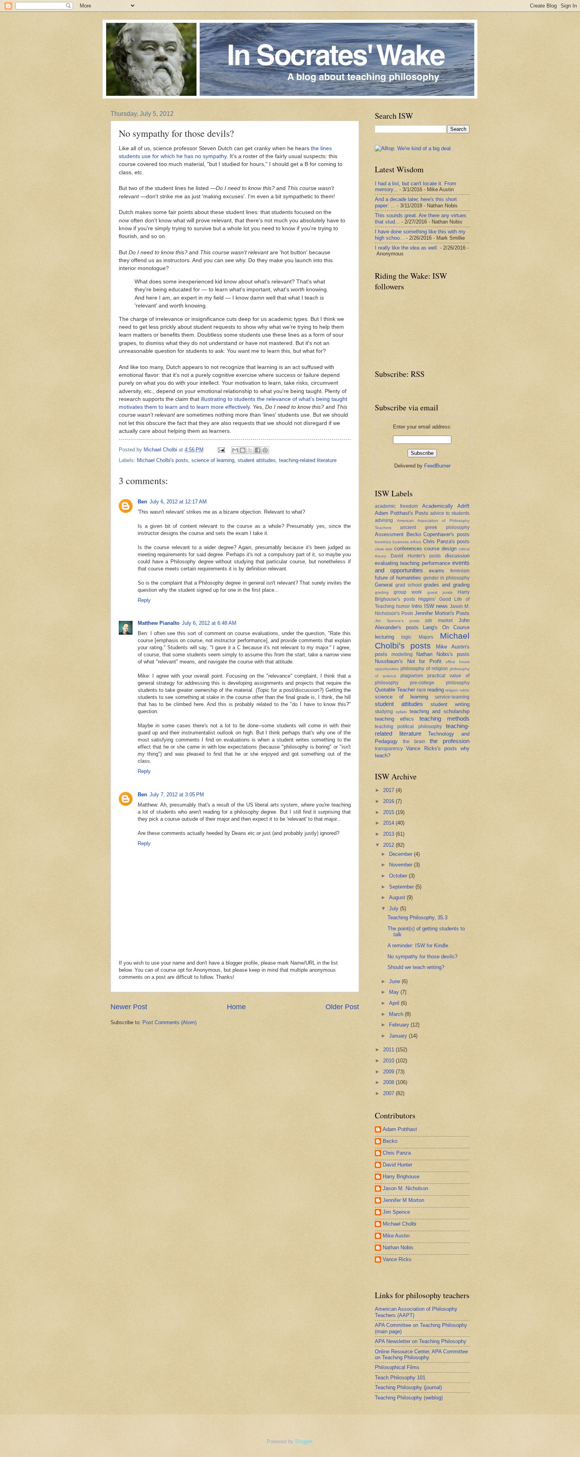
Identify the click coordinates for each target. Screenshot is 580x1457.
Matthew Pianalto (159, 623)
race (421, 690)
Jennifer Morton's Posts (442, 613)
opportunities (387, 669)
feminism (460, 570)
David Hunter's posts (416, 555)
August (398, 897)
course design (440, 548)
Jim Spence (396, 1212)
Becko (390, 1141)
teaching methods (444, 718)
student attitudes (257, 460)
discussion (457, 556)
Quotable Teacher (395, 690)
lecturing (384, 637)
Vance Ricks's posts (431, 748)
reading (435, 690)
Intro (417, 606)
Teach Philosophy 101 (400, 1378)
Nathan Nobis (398, 1247)
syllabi (401, 712)
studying (384, 711)
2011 (389, 1050)
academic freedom (396, 506)
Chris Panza (397, 1153)
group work (408, 592)
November (401, 865)
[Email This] (235, 450)
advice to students (450, 513)
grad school (408, 585)
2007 (389, 1093)
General (384, 585)
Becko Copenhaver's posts (438, 534)
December (401, 854)
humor (403, 606)
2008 (389, 1082)
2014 (389, 823)
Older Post (342, 1007)
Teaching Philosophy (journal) (408, 1387)
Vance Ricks (397, 1259)
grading (382, 592)
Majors (426, 637)
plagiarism (411, 675)
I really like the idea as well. (406, 248)
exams (436, 571)
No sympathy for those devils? (422, 957)
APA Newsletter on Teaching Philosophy (420, 1341)
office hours (457, 662)
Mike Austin (396, 1236)
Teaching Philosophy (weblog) (409, 1398)
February (400, 1025)
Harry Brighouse (401, 1176)
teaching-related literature (308, 460)
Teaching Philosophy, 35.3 (417, 917)
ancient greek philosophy (435, 527)
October (399, 876)
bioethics (383, 542)
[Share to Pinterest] (265, 450)
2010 (389, 1061)
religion (451, 690)
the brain (414, 741)
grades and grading (447, 585)
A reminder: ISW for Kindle (417, 945)
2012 (389, 845)
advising (384, 520)
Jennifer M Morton (403, 1200)
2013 (389, 834)
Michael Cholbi (399, 1224)
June (395, 981)
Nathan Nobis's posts (443, 654)
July (394, 908)
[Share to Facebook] (258, 450)
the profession (450, 741)
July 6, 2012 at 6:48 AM (209, 623)
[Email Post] (220, 450)
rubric (465, 690)
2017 (389, 790)
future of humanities (398, 578)
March (397, 1014)
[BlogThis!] (243, 450)
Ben (142, 502)
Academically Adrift (446, 506)
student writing (450, 704)
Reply (144, 600)
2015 (389, 812)
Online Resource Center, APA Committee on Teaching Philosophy (421, 1354)
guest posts (440, 592)
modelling (402, 654)
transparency (389, 748)
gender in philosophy (446, 578)
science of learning (212, 460)
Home (236, 1007)
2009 (389, 1072)
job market (439, 620)
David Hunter (397, 1165)
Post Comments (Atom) (169, 1022)
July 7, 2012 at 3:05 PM (177, 794)
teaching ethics (394, 719)
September (402, 887)
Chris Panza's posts (446, 541)
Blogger (303, 1441)
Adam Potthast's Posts (401, 513)
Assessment (389, 534)
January (399, 1036)
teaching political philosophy (408, 726)
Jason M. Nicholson (405, 1188)
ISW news (436, 606)
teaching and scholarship (440, 711)
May (394, 992)
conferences (408, 548)
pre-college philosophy (440, 682)
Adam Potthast (400, 1129)
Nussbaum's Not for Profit (408, 661)
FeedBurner (437, 466)
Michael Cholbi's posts (162, 460)
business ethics (407, 542)
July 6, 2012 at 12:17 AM (178, 502)
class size (384, 549)
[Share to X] (250, 450)
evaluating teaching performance (412, 563)
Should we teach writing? (415, 967)
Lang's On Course (446, 627)
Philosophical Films (397, 1367)
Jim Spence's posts (397, 621)
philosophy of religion (424, 668)
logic (406, 637)
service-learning (452, 697)
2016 (389, 801)
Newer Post (128, 1007)
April (395, 1003)
